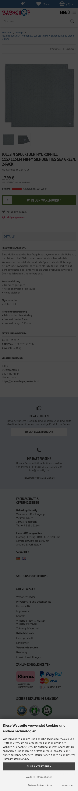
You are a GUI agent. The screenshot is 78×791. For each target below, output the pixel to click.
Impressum (67, 785)
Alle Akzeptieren (39, 766)
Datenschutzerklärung (40, 785)
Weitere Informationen (39, 776)
